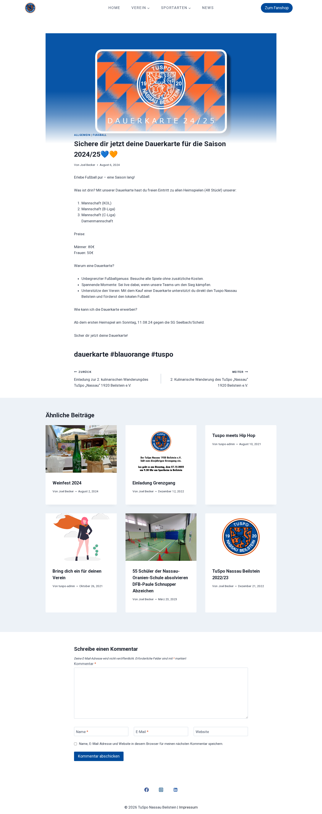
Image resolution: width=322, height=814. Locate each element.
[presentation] (81, 448)
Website (202, 732)
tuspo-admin (226, 444)
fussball (100, 135)
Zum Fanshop (277, 7)
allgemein (82, 135)
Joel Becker (87, 165)
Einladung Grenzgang (154, 483)
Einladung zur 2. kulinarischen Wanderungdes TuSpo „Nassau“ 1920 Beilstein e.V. (111, 379)
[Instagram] (161, 789)
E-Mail (142, 732)
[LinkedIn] (175, 789)
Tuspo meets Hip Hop (233, 435)
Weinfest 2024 (67, 483)
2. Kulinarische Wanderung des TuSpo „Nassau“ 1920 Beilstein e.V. (209, 379)
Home (114, 7)
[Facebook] (146, 789)
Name (82, 732)
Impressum (188, 807)
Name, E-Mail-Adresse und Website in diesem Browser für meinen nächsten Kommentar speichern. (151, 744)
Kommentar (85, 663)
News (208, 7)
